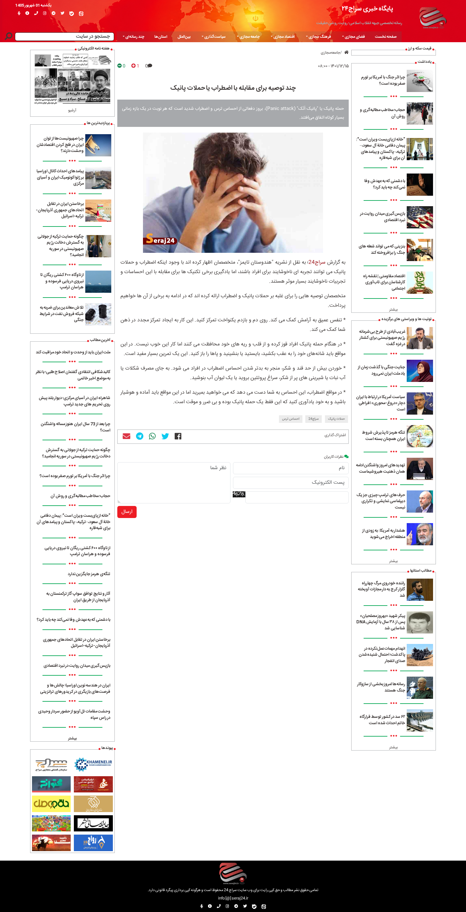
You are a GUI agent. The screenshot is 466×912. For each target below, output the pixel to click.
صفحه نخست (386, 37)
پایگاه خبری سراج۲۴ (367, 8)
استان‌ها (160, 37)
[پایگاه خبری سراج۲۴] (433, 17)
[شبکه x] (62, 13)
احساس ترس (290, 419)
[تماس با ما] (36, 13)
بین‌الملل (184, 37)
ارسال (127, 512)
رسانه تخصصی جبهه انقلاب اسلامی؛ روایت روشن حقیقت (359, 23)
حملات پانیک (336, 419)
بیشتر (393, 309)
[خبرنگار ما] (19, 13)
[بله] (71, 13)
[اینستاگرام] (45, 13)
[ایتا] (81, 13)
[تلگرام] (53, 13)
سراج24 (317, 262)
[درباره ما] (27, 13)
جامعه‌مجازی (330, 53)
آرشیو (72, 110)
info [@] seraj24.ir (233, 898)
